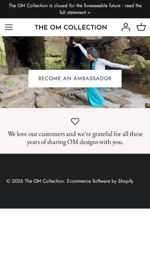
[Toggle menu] (9, 27)
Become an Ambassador (75, 78)
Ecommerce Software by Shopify (100, 181)
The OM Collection (44, 181)
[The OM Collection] (71, 27)
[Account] (123, 27)
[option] (75, 72)
